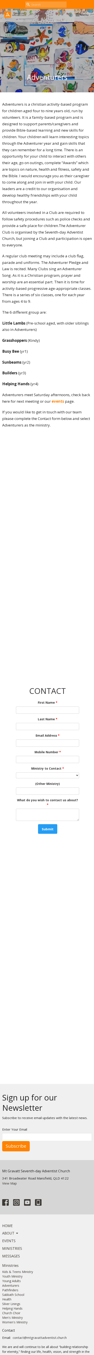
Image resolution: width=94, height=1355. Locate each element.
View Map (9, 1183)
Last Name (47, 719)
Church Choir (11, 1313)
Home (7, 1225)
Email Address (47, 736)
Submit (48, 829)
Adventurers (10, 1285)
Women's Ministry (15, 1322)
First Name (47, 703)
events (58, 401)
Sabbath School (13, 1295)
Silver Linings (11, 1304)
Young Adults (11, 1281)
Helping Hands (12, 1308)
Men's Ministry (12, 1317)
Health (6, 1299)
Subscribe (16, 1146)
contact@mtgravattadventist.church (40, 1337)
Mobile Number (48, 752)
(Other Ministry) (47, 784)
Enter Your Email (14, 1129)
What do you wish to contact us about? (47, 802)
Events (9, 1240)
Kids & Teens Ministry (17, 1272)
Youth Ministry (12, 1276)
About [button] (8, 1233)
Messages (11, 1256)
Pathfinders (10, 1290)
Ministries (12, 1248)
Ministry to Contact (47, 768)
